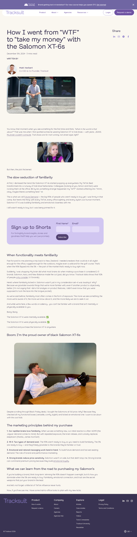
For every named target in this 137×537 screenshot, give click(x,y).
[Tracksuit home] (15, 501)
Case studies (80, 508)
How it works (36, 504)
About (53, 12)
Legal (101, 500)
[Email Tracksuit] (127, 501)
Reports (79, 512)
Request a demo (124, 12)
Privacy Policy (103, 504)
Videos (78, 516)
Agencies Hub (58, 516)
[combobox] (128, 531)
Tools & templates (82, 520)
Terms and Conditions (106, 508)
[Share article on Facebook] (128, 37)
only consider (22, 277)
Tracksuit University (83, 524)
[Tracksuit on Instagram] (132, 501)
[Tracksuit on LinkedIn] (123, 501)
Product (42, 12)
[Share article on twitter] (123, 37)
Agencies (68, 12)
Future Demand (31, 197)
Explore (80, 500)
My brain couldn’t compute (19, 134)
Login (108, 12)
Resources (81, 12)
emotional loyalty (61, 461)
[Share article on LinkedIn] (114, 37)
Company (59, 500)
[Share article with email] (119, 37)
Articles (78, 504)
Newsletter (80, 527)
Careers (56, 508)
